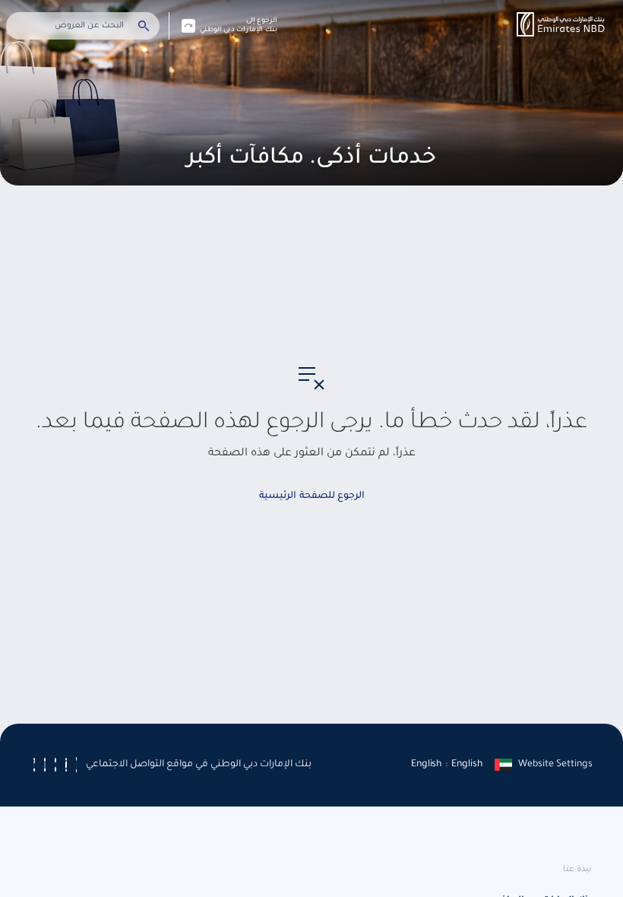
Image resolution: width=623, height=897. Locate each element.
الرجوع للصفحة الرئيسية (312, 496)
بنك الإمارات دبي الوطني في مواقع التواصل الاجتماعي (199, 764)
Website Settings (555, 764)
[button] (561, 24)
